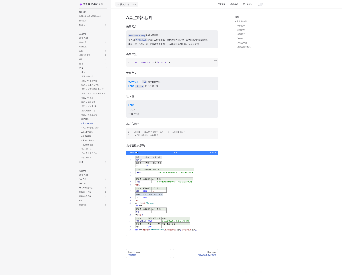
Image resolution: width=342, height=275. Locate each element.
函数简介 (241, 25)
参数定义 (241, 34)
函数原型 (241, 30)
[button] (93, 12)
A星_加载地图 (241, 21)
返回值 (240, 38)
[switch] (260, 4)
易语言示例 (242, 42)
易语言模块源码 (243, 47)
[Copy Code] (213, 62)
